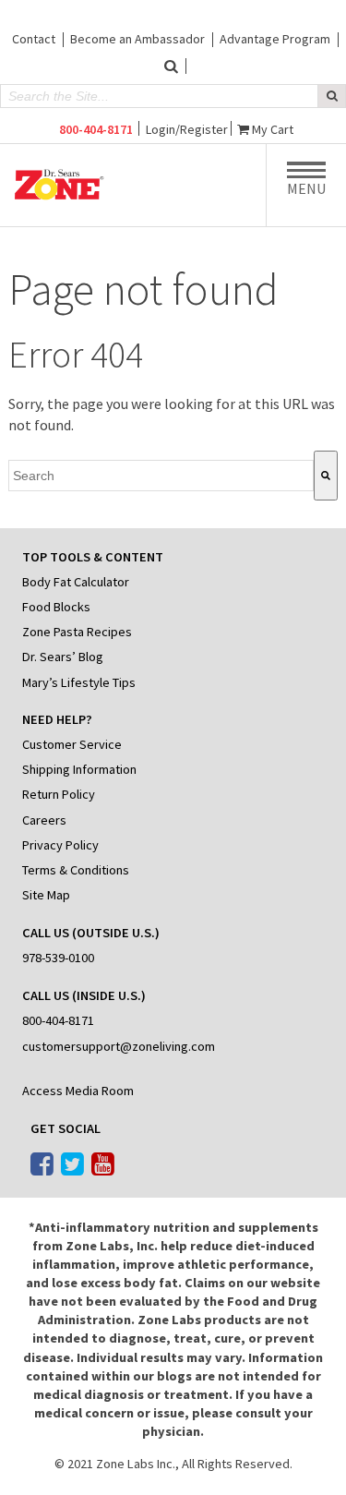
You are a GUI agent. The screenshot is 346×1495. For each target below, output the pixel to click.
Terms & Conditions (75, 870)
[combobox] (160, 475)
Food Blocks (56, 606)
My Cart (272, 129)
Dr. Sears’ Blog (62, 656)
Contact (33, 38)
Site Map (46, 894)
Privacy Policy (60, 845)
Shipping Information (79, 769)
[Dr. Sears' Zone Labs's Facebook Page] (42, 1164)
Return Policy (58, 794)
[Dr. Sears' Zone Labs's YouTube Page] (102, 1164)
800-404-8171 (96, 129)
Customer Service (72, 744)
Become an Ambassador (137, 38)
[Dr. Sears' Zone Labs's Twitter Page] (72, 1164)
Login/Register (187, 129)
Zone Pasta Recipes (77, 631)
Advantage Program (275, 38)
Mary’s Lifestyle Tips (79, 682)
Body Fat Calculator (75, 581)
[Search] (326, 475)
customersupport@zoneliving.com (118, 1046)
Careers (44, 820)
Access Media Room (78, 1090)
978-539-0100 (58, 957)
